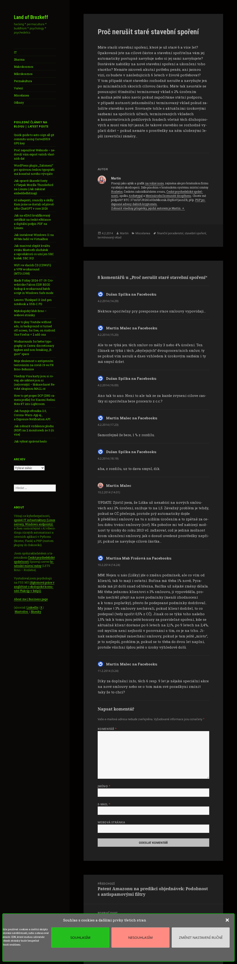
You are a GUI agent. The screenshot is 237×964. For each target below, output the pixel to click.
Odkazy (19, 102)
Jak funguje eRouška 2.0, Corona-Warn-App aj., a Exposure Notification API (32, 415)
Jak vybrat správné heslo (30, 441)
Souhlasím (80, 937)
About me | (21, 599)
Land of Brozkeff (31, 17)
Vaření (18, 88)
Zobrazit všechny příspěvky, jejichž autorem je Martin (146, 208)
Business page (38, 599)
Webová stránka (111, 822)
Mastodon (22, 611)
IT (15, 52)
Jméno (104, 786)
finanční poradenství (170, 233)
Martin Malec (118, 485)
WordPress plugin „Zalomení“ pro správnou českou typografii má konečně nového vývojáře (34, 170)
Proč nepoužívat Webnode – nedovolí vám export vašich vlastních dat (34, 154)
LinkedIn (32, 607)
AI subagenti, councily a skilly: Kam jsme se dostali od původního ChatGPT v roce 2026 (34, 204)
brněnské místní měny (34, 564)
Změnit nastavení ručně (201, 937)
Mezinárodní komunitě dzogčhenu (168, 196)
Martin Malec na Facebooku (131, 328)
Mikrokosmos (23, 74)
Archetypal (136, 196)
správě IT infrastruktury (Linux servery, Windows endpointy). (34, 522)
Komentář (107, 729)
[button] (227, 920)
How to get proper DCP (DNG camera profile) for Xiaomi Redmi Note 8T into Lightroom (34, 400)
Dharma (19, 59)
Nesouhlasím (140, 937)
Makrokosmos (23, 66)
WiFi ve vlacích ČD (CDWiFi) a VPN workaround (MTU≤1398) (32, 269)
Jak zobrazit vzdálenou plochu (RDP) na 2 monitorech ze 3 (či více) (34, 430)
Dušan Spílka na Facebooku (131, 294)
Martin (124, 233)
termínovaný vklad (109, 237)
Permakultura (23, 81)
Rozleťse (116, 191)
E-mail (104, 804)
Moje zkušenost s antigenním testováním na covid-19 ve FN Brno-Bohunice (33, 365)
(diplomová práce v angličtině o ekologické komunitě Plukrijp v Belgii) (34, 587)
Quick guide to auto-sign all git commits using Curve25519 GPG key (34, 139)
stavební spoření (195, 233)
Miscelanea (21, 95)
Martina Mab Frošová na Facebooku (139, 558)
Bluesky (36, 611)
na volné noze (154, 183)
